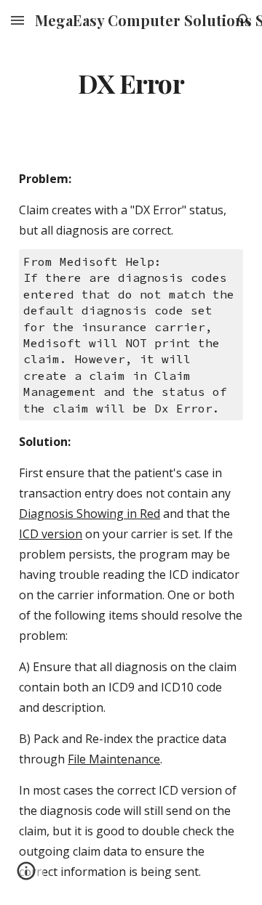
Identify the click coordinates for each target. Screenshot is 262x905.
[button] (17, 20)
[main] (131, 83)
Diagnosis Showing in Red (89, 514)
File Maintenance (114, 759)
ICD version (50, 534)
